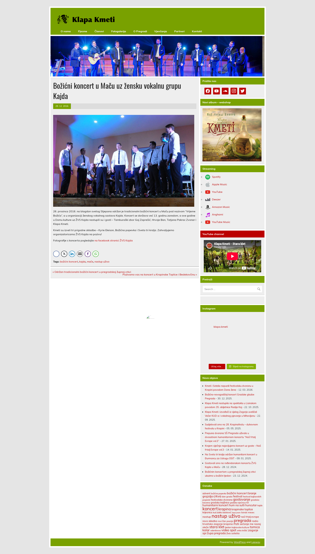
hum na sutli (237, 505)
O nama (66, 31)
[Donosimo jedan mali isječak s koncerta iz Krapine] (232, 347)
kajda (82, 261)
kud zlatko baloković (222, 512)
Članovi (99, 31)
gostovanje (241, 499)
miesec (251, 512)
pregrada (242, 520)
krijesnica (207, 512)
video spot (228, 530)
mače (90, 261)
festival (237, 496)
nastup (206, 516)
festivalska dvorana (221, 499)
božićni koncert (69, 261)
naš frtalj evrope (250, 516)
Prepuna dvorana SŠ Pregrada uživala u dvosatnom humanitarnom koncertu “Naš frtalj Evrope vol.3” (230, 437)
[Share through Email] (80, 254)
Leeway (255, 542)
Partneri (179, 31)
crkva (217, 496)
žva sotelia (233, 533)
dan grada (227, 496)
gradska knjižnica (220, 502)
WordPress (240, 542)
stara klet (216, 527)
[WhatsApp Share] (96, 254)
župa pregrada (216, 533)
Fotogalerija (118, 31)
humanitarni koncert (215, 505)
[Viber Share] (88, 254)
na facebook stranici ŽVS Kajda (113, 240)
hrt (247, 502)
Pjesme (82, 31)
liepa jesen (236, 512)
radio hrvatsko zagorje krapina (230, 522)
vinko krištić (242, 530)
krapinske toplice (242, 509)
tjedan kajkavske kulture (237, 527)
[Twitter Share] (64, 254)
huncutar (251, 505)
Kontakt (197, 31)
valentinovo (215, 530)
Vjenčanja (160, 31)
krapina (224, 509)
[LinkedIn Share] (72, 254)
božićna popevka (218, 493)
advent (206, 493)
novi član (222, 521)
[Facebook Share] (56, 254)
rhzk (236, 524)
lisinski (244, 512)
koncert (210, 508)
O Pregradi (140, 31)
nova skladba (209, 521)
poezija (230, 521)
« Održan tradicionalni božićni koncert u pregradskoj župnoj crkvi (92, 271)
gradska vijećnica (238, 502)
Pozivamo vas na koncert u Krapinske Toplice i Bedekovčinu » (160, 274)
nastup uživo (101, 261)
